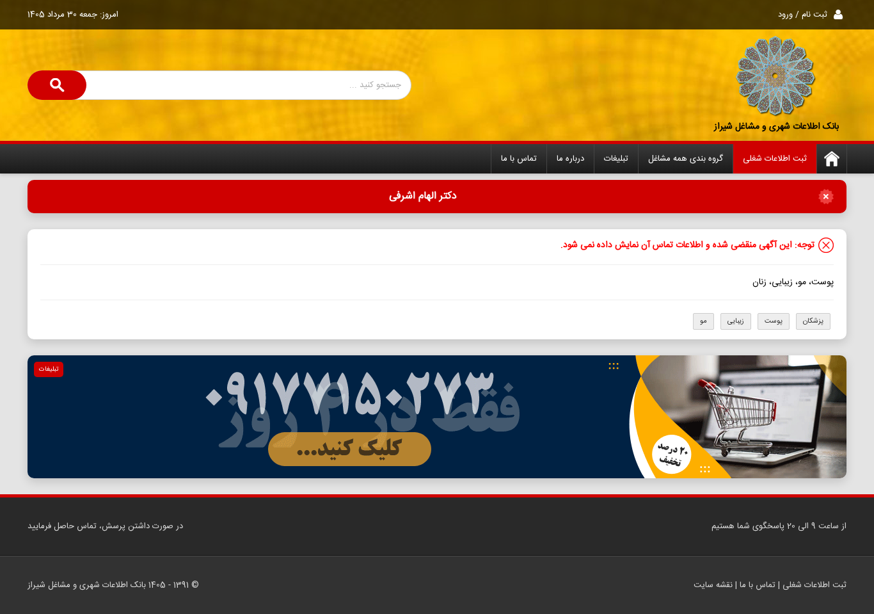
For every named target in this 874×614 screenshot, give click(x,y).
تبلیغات (616, 159)
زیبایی (735, 321)
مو (703, 321)
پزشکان (813, 321)
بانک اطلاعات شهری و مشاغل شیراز (776, 126)
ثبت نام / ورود (802, 15)
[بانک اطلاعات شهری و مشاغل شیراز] (776, 77)
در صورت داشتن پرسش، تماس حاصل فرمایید (105, 526)
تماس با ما (519, 159)
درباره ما (570, 159)
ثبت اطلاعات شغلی (775, 159)
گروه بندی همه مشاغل (685, 159)
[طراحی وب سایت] (437, 416)
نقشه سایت (713, 585)
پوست (774, 321)
